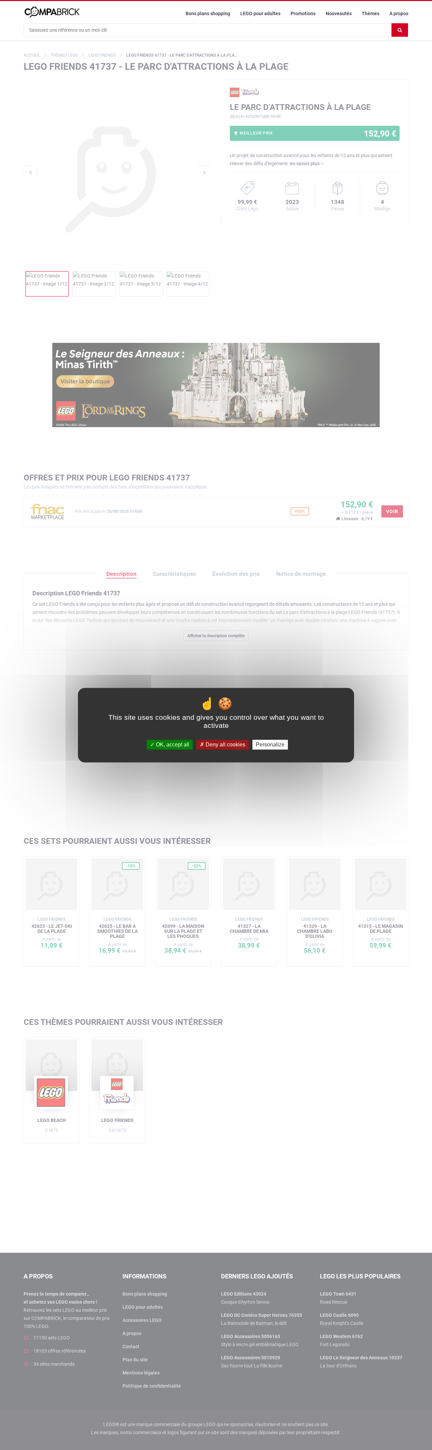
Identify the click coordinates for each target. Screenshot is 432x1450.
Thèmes (370, 13)
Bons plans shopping (208, 13)
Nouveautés (339, 13)
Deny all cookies (224, 744)
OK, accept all (172, 744)
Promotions (303, 13)
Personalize (270, 744)
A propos (398, 13)
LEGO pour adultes (260, 13)
